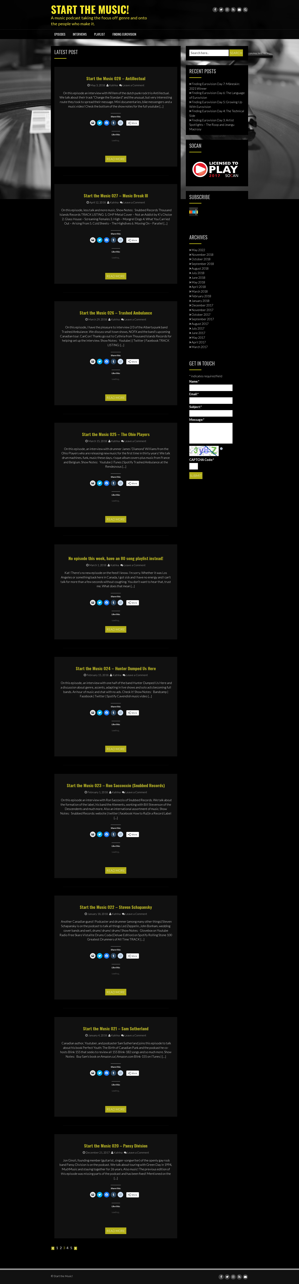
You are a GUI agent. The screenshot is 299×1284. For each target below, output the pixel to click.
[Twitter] (221, 9)
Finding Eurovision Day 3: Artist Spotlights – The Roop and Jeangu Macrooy (211, 124)
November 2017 (202, 310)
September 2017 (203, 319)
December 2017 (202, 305)
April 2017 (199, 342)
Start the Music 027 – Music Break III (116, 195)
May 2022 (198, 250)
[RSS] (233, 9)
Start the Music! (90, 9)
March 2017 (200, 347)
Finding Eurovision (124, 34)
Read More (116, 159)
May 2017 (198, 337)
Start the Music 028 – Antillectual (115, 78)
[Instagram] (227, 9)
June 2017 (198, 333)
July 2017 (198, 328)
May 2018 (198, 282)
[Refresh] (221, 448)
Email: (194, 394)
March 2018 (200, 291)
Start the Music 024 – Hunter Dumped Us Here (116, 668)
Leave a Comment (133, 85)
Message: (196, 419)
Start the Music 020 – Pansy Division (115, 1145)
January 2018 (200, 301)
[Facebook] (215, 9)
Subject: (195, 407)
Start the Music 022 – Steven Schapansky (116, 907)
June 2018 (198, 277)
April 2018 (199, 287)
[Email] (239, 9)
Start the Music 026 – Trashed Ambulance (116, 313)
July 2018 (198, 273)
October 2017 (201, 314)
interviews (80, 34)
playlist (99, 34)
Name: (194, 381)
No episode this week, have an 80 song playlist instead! (116, 558)
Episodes (59, 34)
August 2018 (200, 268)
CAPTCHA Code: (201, 460)
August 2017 (200, 324)
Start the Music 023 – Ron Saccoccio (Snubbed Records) (116, 785)
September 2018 (203, 264)
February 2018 (201, 296)
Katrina (113, 85)
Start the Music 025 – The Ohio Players (116, 434)
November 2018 (202, 254)
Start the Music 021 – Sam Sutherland (115, 1028)
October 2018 (201, 259)
